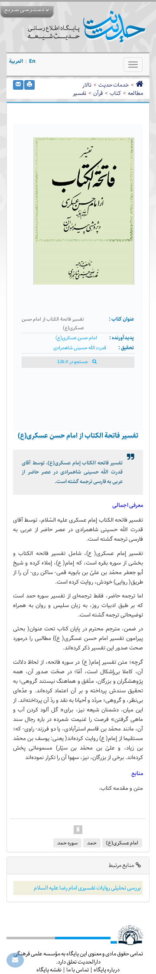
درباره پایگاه (107, 969)
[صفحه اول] (139, 85)
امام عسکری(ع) (122, 843)
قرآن (98, 93)
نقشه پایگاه (49, 969)
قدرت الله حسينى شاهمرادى (79, 348)
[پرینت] (29, 85)
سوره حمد (67, 843)
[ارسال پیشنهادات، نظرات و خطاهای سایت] (15, 960)
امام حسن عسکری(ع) (76, 338)
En (32, 61)
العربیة (16, 61)
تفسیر (79, 93)
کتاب (115, 93)
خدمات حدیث (113, 85)
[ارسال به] (18, 85)
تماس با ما (77, 969)
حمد (92, 843)
